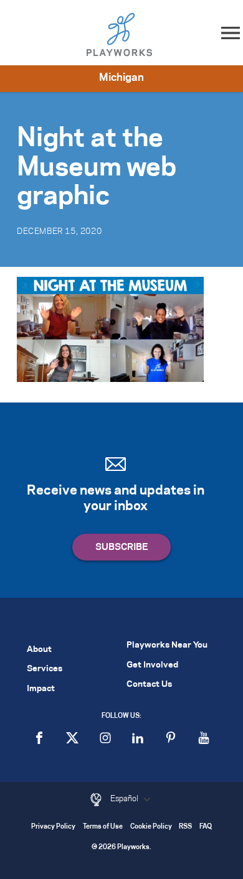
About (39, 650)
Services (44, 669)
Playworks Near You (166, 645)
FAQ (205, 827)
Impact (41, 689)
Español (125, 798)
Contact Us (149, 685)
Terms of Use (103, 827)
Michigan (121, 78)
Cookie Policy (151, 827)
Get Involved (152, 665)
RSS (185, 827)
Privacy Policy (53, 827)
